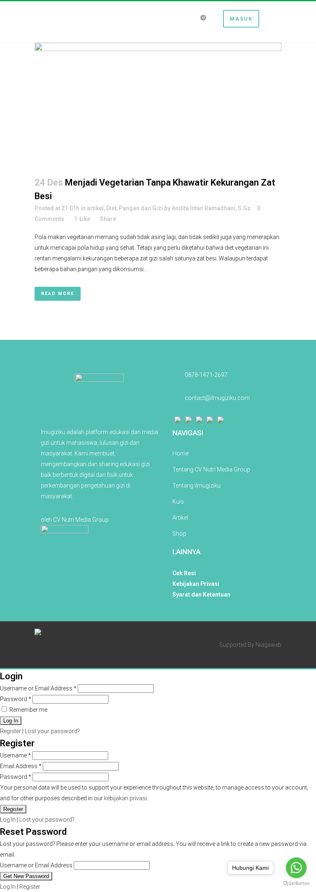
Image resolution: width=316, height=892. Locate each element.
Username (15, 755)
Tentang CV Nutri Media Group (211, 469)
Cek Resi (184, 573)
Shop (179, 533)
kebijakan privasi (125, 798)
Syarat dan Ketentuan (201, 594)
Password (15, 699)
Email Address (21, 766)
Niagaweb (268, 644)
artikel (95, 208)
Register (10, 731)
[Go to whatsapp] (296, 867)
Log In (8, 819)
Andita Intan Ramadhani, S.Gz (211, 208)
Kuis (178, 501)
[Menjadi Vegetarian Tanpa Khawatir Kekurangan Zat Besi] (158, 104)
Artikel (180, 517)
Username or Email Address (38, 688)
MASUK (241, 19)
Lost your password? (52, 731)
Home (180, 453)
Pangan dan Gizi (141, 208)
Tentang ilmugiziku (196, 485)
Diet (111, 208)
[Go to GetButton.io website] (296, 883)
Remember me (27, 709)
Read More (57, 293)
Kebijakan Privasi (195, 584)
